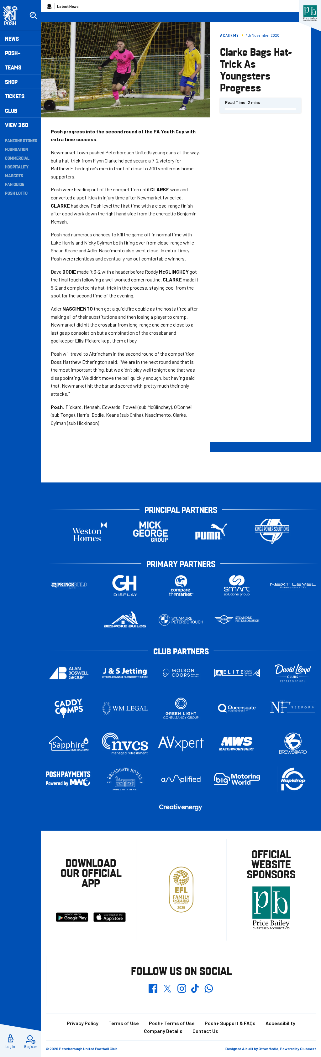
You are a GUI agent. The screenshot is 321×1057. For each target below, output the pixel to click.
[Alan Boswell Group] (69, 673)
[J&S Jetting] (125, 673)
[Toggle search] (33, 15)
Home (49, 6)
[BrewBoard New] (293, 743)
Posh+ (13, 53)
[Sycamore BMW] (181, 619)
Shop (11, 81)
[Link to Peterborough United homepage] (13, 15)
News (12, 38)
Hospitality (17, 166)
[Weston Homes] (89, 531)
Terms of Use (123, 1023)
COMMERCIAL (17, 158)
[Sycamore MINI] (237, 619)
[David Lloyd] (293, 673)
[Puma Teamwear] (211, 531)
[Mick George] (150, 531)
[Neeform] (293, 708)
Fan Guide (14, 184)
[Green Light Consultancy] (181, 708)
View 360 (16, 125)
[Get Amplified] (181, 779)
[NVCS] (125, 743)
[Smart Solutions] (237, 585)
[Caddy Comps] (69, 708)
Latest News (68, 6)
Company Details (163, 1031)
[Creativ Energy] (181, 807)
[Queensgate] (237, 708)
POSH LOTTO (16, 193)
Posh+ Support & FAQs (230, 1023)
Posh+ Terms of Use (172, 1023)
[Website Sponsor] (310, 13)
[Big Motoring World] (237, 779)
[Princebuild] (69, 585)
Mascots (14, 175)
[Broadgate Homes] (125, 779)
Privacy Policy (82, 1023)
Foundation (16, 149)
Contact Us (205, 1031)
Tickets (14, 96)
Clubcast (308, 1048)
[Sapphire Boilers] (69, 743)
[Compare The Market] (181, 585)
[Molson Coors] (181, 673)
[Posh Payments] (69, 779)
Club (11, 110)
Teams (13, 67)
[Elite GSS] (237, 673)
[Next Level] (293, 585)
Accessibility (280, 1023)
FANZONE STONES (21, 140)
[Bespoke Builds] (125, 619)
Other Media (268, 1048)
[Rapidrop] (293, 779)
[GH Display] (125, 585)
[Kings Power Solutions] (272, 531)
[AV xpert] (181, 743)
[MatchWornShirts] (237, 743)
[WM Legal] (125, 708)
